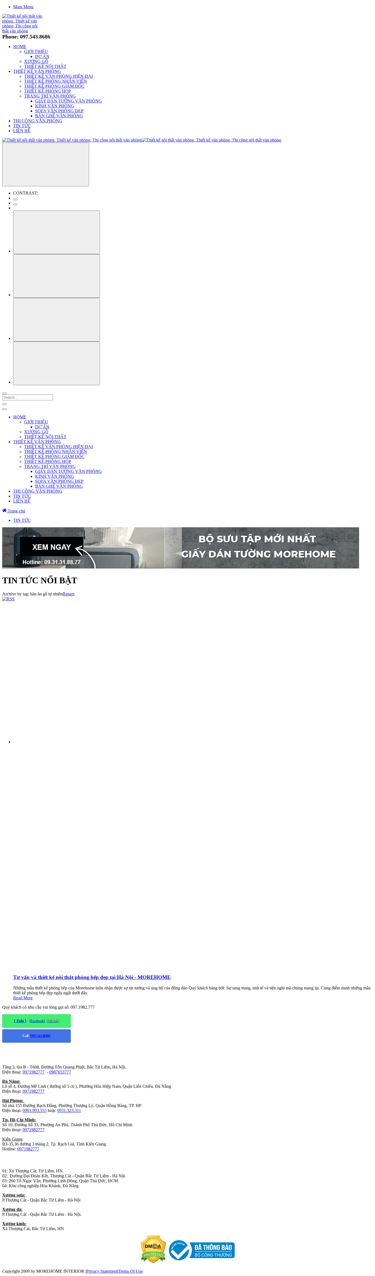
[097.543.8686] (40, 1036)
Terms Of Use (130, 1271)
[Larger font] (56, 232)
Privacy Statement (101, 1271)
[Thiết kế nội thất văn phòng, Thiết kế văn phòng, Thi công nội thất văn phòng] (23, 31)
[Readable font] (56, 320)
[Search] (4, 393)
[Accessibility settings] (45, 164)
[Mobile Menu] (4, 404)
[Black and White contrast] (15, 204)
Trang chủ (16, 511)
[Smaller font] (56, 276)
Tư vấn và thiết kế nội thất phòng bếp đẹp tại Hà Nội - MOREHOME (92, 977)
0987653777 (60, 1072)
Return (68, 594)
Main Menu (23, 6)
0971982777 (33, 1072)
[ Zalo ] (20, 1021)
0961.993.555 (35, 1110)
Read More (23, 997)
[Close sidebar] (4, 409)
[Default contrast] (15, 199)
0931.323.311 (69, 1110)
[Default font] (56, 363)
